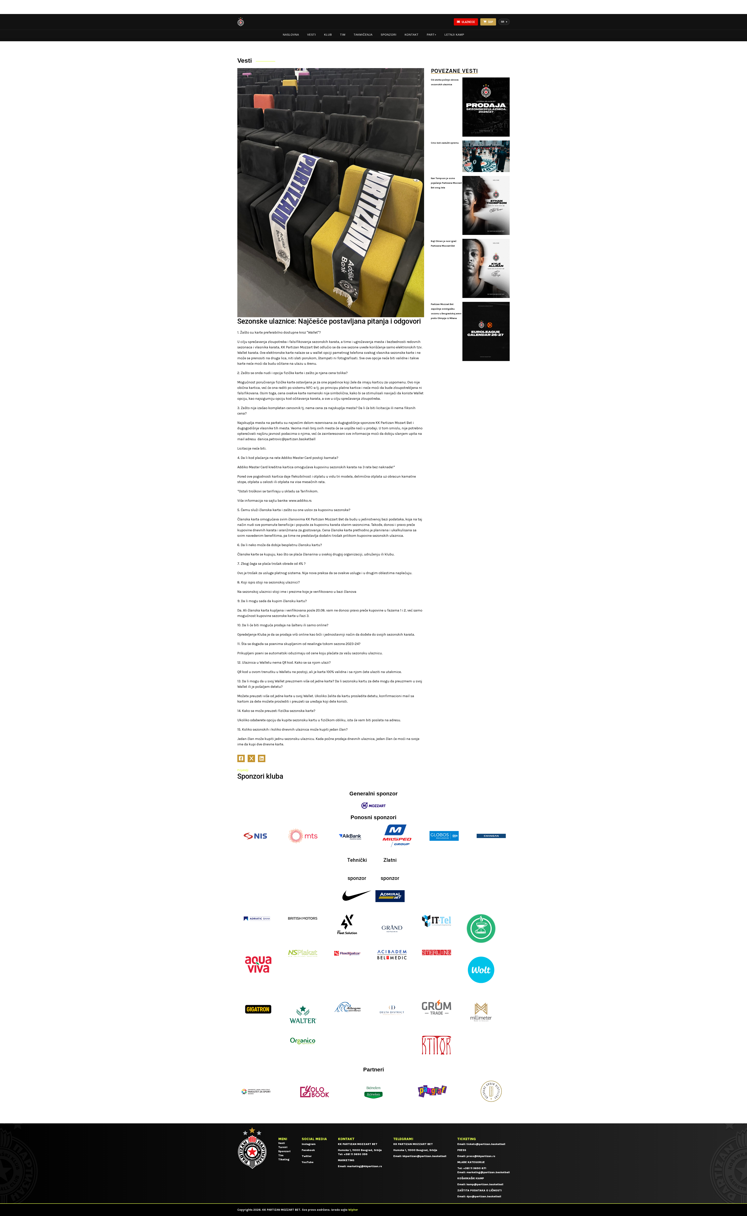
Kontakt (412, 34)
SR (504, 21)
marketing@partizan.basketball (488, 1172)
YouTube (307, 1162)
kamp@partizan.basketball (484, 1184)
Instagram (309, 1144)
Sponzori (388, 34)
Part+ (431, 34)
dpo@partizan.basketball (483, 1196)
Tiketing (283, 1159)
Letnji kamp (454, 34)
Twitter (307, 1156)
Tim (342, 34)
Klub (328, 34)
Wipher (353, 1210)
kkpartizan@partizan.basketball (424, 1156)
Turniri (282, 1147)
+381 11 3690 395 (355, 1154)
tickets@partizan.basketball (485, 1144)
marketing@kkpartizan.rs (364, 1166)
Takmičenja (363, 34)
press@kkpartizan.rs (480, 1156)
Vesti (311, 34)
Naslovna (291, 34)
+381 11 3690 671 (474, 1168)
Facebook (308, 1150)
